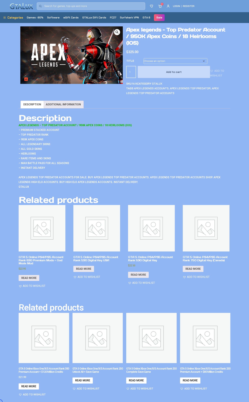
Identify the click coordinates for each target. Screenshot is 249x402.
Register (188, 6)
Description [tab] (32, 104)
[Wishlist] (152, 6)
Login (176, 6)
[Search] (40, 6)
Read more (29, 278)
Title (130, 61)
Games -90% (35, 17)
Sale (159, 17)
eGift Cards (71, 17)
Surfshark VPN (129, 17)
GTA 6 (146, 17)
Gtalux (157, 83)
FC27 (113, 17)
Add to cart (174, 72)
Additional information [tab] (63, 104)
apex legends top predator (190, 88)
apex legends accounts (151, 88)
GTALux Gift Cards (94, 17)
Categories (15, 17)
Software (53, 17)
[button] (117, 32)
